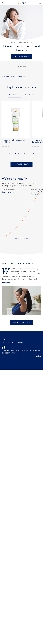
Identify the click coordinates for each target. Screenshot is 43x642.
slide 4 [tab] (22, 153)
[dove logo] (21, 2)
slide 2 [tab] (18, 153)
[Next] (33, 153)
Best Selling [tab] (29, 95)
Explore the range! (21, 56)
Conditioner (7, 192)
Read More (6, 282)
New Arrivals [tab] (14, 95)
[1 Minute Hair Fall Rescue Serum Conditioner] (16, 119)
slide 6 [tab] (27, 153)
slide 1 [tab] (15, 153)
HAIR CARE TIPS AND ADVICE (18, 263)
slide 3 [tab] (20, 153)
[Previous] (10, 153)
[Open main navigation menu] (40, 4)
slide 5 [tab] (25, 153)
